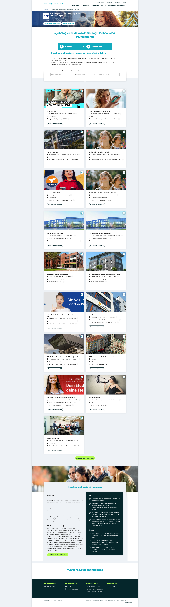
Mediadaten (68, 586)
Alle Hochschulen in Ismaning (58, 555)
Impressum (89, 600)
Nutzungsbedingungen (110, 600)
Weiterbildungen (110, 5)
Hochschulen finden (97, 5)
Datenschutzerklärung (98, 600)
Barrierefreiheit (120, 600)
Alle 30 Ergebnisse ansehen (85, 458)
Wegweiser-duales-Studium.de (94, 589)
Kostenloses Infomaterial (52, 23)
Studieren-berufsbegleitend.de (94, 591)
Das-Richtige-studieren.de (93, 586)
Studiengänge (86, 5)
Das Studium (75, 5)
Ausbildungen (121, 5)
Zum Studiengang (68, 23)
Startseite (46, 9)
